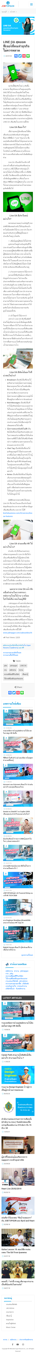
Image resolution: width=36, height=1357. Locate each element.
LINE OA (23, 666)
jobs (5, 666)
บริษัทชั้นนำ (10, 989)
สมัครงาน (13, 670)
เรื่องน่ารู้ (25, 674)
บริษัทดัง (25, 983)
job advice (23, 981)
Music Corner (11, 1327)
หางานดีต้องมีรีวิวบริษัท (11, 674)
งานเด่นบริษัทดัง (12, 981)
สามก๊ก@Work (11, 1323)
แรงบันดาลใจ (11, 986)
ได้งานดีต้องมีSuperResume (13, 679)
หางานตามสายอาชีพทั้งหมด (12, 653)
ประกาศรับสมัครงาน (26, 1340)
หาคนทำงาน (22, 986)
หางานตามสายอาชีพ (13, 983)
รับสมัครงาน (20, 989)
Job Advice (10, 1308)
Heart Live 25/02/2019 (11, 1188)
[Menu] (31, 4)
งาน (5, 670)
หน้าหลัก (12, 12)
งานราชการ (10, 1312)
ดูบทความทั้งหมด (27, 955)
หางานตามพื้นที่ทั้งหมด (10, 655)
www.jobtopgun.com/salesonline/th (17, 633)
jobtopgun (13, 666)
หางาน (21, 670)
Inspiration (10, 1320)
